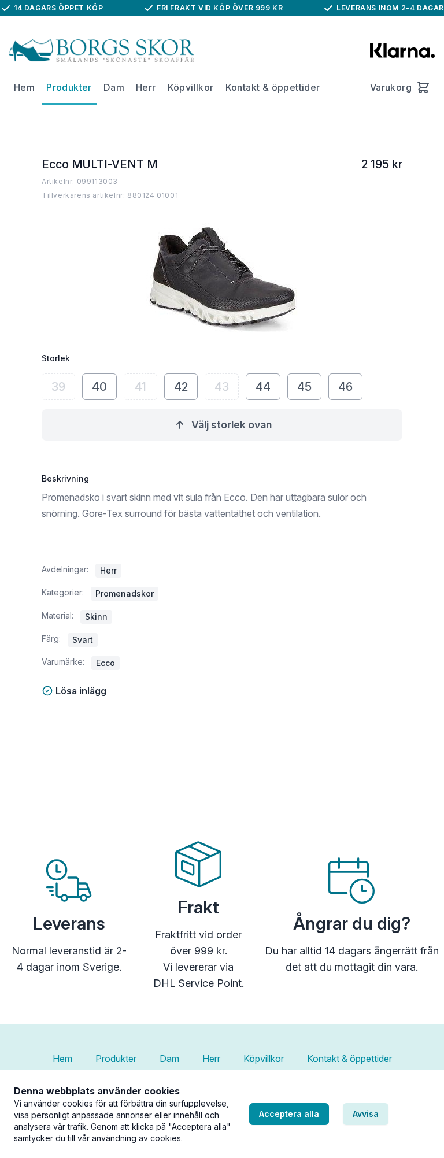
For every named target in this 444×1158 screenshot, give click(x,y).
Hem (24, 87)
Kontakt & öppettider (272, 87)
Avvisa (366, 1114)
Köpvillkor (191, 87)
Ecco (105, 663)
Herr (146, 87)
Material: (57, 615)
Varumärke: (63, 662)
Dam (113, 87)
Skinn (96, 616)
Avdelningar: (65, 569)
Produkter (69, 87)
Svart (82, 640)
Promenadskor (124, 593)
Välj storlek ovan (231, 425)
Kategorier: (63, 592)
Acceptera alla (289, 1114)
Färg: (51, 638)
